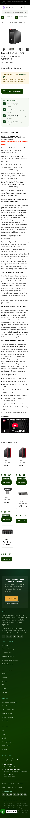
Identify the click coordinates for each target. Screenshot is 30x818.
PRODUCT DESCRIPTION (9, 132)
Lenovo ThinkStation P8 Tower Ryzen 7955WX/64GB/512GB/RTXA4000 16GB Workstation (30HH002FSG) (12, 167)
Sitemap (4, 749)
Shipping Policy (6, 742)
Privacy (4, 787)
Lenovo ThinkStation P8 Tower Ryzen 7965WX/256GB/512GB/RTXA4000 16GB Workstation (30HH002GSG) (13, 176)
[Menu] (26, 7)
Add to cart (6, 482)
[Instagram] (10, 636)
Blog (3, 734)
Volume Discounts (7, 717)
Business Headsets (8, 656)
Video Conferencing (8, 649)
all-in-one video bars (14, 628)
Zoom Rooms (6, 706)
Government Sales (7, 713)
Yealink (4, 674)
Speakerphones (6, 653)
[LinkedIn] (3, 636)
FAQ (3, 731)
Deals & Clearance (7, 664)
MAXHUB (4, 681)
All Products (5, 645)
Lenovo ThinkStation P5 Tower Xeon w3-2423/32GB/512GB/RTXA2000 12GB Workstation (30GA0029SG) (13, 150)
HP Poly (4, 677)
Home (2, 22)
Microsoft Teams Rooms (9, 702)
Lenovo (4, 689)
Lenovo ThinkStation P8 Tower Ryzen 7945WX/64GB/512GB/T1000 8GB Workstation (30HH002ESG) (14, 158)
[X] (21, 636)
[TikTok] (18, 636)
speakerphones (12, 631)
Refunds (14, 787)
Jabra (3, 685)
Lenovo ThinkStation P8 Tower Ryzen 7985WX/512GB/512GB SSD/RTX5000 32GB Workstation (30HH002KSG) (13, 193)
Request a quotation (12, 603)
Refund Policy (6, 745)
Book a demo (12, 598)
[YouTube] (14, 636)
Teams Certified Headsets (10, 660)
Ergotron (4, 692)
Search (4, 738)
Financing (5, 721)
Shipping (4, 68)
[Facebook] (7, 636)
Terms (8, 787)
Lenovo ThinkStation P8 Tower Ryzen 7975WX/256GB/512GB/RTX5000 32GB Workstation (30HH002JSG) (12, 184)
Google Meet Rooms (8, 710)
